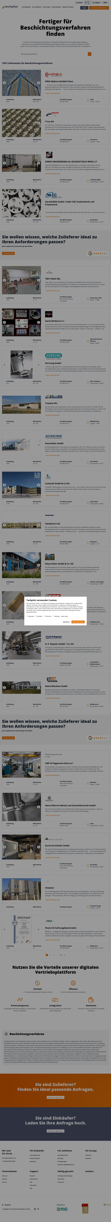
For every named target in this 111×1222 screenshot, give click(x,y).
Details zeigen (64, 616)
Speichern (66, 622)
